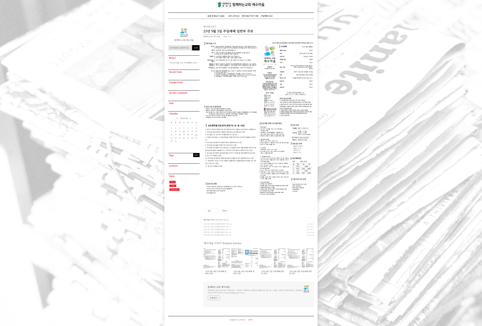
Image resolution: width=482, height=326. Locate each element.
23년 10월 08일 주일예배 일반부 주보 (216, 224)
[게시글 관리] (216, 211)
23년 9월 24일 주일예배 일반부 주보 (215, 227)
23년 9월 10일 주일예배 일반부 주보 (215, 235)
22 (196, 134)
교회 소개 (233, 16)
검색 (196, 47)
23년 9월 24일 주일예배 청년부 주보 (215, 229)
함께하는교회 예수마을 (219, 286)
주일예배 (267, 16)
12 (184, 131)
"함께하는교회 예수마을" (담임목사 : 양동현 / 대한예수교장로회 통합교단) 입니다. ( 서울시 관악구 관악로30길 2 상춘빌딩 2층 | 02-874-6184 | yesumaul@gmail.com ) (255, 291)
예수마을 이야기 (250, 16)
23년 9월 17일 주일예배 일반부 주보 (215, 232)
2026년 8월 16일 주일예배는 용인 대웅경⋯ (183, 62)
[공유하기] (212, 211)
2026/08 (184, 118)
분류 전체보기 (215, 16)
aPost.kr (242, 320)
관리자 (250, 320)
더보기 (196, 155)
